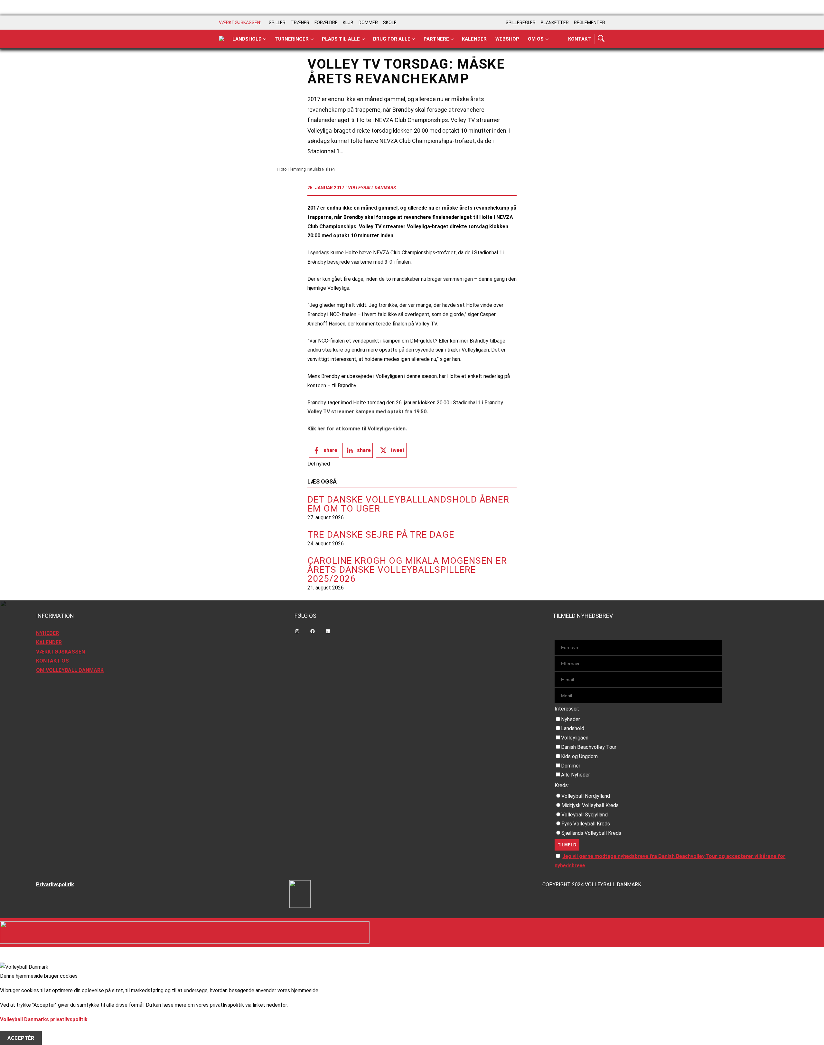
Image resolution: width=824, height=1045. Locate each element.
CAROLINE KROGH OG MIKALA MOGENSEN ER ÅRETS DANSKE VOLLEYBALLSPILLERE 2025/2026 (407, 569)
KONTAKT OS (52, 661)
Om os (536, 39)
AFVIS (14, 1029)
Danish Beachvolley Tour (588, 747)
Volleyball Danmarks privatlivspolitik (44, 1019)
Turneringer (292, 39)
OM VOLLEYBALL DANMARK (70, 670)
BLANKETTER (555, 22)
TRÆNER (300, 22)
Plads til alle (341, 39)
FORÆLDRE (326, 22)
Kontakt (579, 39)
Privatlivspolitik (55, 884)
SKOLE (390, 22)
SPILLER (277, 22)
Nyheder (570, 719)
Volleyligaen (574, 738)
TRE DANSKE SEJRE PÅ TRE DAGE (380, 534)
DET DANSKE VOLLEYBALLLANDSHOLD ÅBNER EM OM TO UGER (408, 504)
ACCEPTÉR (20, 1038)
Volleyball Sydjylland (584, 815)
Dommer (570, 766)
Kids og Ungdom (579, 756)
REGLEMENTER (589, 22)
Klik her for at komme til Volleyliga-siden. (357, 429)
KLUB (348, 22)
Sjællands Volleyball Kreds (591, 833)
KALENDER (49, 642)
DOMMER (368, 22)
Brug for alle (391, 39)
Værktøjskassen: (240, 22)
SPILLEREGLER (521, 22)
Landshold (247, 39)
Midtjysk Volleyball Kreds (590, 805)
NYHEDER (47, 633)
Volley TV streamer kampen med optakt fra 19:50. (367, 412)
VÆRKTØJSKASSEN (60, 652)
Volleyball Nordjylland (585, 796)
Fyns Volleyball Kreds (585, 824)
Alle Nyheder (575, 775)
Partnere (436, 39)
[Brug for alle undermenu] (265, 39)
